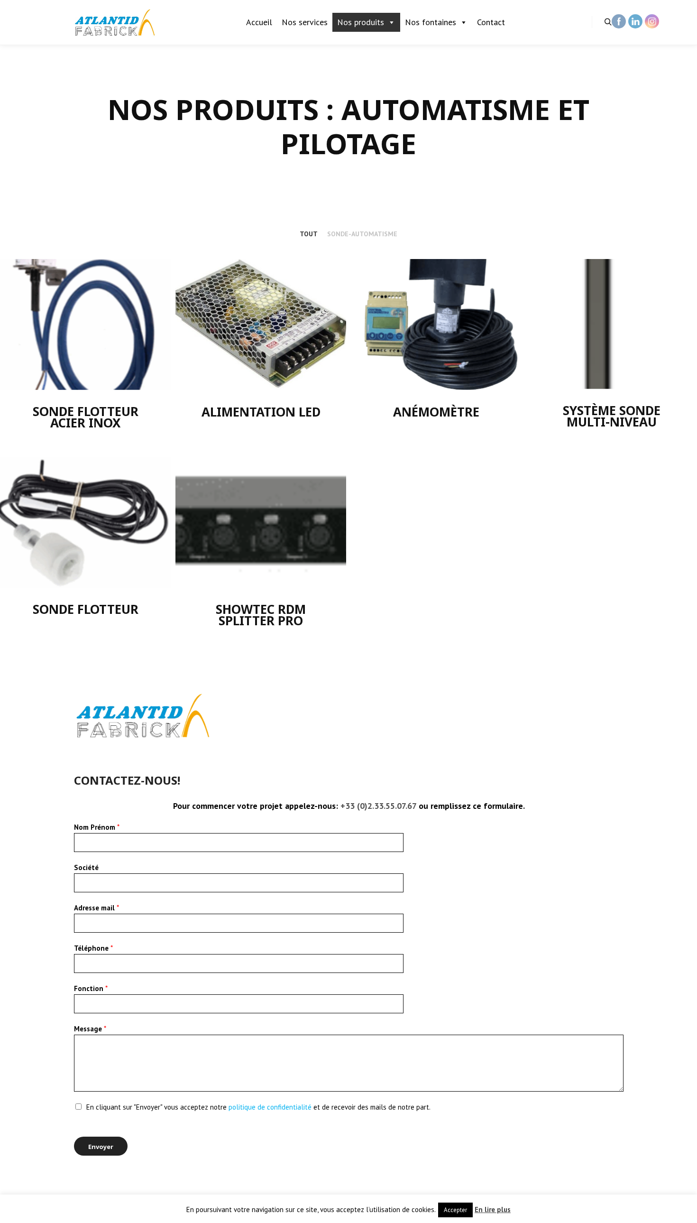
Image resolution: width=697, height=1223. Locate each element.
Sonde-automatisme (362, 234)
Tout (309, 234)
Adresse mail (96, 907)
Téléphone (93, 948)
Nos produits (360, 22)
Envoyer (100, 1146)
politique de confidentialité (271, 1107)
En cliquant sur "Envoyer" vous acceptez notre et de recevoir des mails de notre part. (258, 1107)
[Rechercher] (607, 22)
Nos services (305, 22)
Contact (491, 22)
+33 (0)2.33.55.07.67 (378, 805)
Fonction (91, 988)
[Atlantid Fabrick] (116, 22)
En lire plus (493, 1209)
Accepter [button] (455, 1210)
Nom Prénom (96, 827)
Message (90, 1028)
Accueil (259, 22)
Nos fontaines (430, 22)
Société (86, 867)
